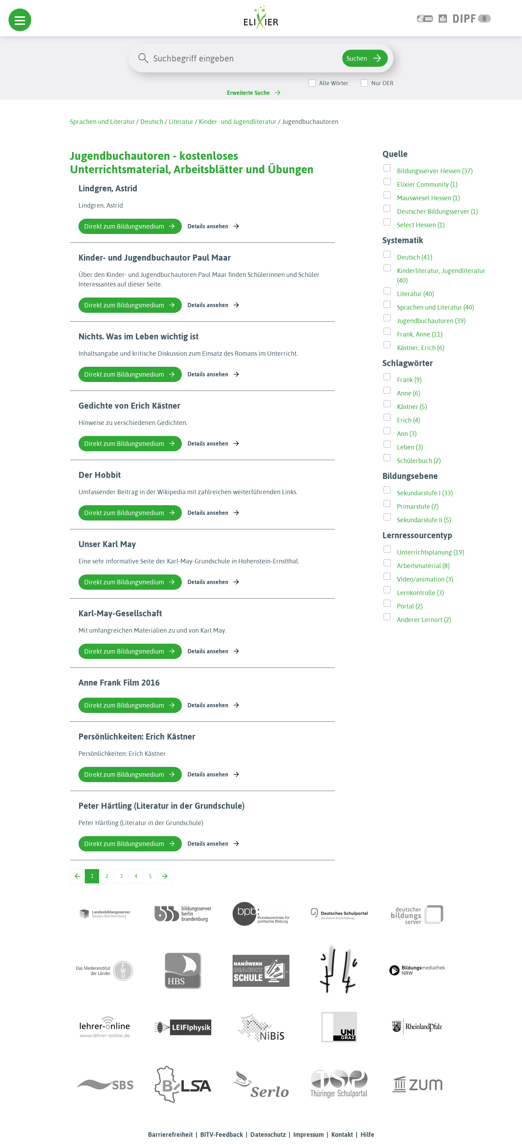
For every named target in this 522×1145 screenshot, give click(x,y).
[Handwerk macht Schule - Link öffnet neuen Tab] (261, 970)
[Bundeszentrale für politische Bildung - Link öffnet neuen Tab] (261, 913)
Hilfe (367, 1134)
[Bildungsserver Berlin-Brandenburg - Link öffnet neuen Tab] (182, 913)
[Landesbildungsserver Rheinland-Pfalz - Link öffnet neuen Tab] (417, 1027)
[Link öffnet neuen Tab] (472, 18)
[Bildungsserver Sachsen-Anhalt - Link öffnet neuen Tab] (182, 1084)
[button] (20, 20)
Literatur (181, 121)
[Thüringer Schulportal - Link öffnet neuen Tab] (339, 1084)
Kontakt (342, 1134)
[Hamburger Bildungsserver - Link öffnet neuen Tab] (182, 970)
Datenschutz (268, 1134)
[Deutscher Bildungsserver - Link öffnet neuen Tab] (417, 913)
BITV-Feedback (221, 1134)
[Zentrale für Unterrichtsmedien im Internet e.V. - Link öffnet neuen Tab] (417, 1084)
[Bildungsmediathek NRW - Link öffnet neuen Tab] (417, 970)
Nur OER (382, 83)
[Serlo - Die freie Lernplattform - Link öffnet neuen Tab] (261, 1084)
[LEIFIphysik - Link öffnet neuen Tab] (182, 1027)
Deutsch (151, 121)
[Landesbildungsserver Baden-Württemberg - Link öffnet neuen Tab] (104, 913)
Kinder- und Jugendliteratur (238, 121)
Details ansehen (207, 226)
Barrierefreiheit (170, 1134)
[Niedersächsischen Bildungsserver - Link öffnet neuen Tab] (261, 1027)
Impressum (308, 1134)
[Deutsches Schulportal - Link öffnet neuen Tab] (339, 913)
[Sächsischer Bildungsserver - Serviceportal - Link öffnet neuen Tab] (104, 1084)
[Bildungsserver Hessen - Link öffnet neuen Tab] (339, 970)
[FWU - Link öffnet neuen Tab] (104, 970)
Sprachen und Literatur (102, 121)
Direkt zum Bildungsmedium (124, 226)
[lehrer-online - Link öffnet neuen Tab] (104, 1027)
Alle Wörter (333, 83)
